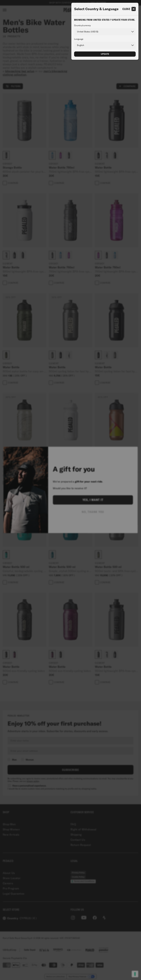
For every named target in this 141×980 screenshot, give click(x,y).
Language (78, 39)
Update (105, 54)
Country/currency (82, 25)
